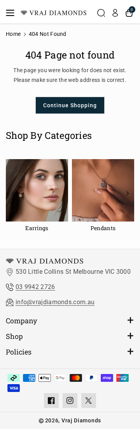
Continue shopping (70, 105)
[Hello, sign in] (115, 13)
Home (13, 34)
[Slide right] (127, 193)
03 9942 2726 (35, 287)
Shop (14, 336)
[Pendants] (103, 196)
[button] (12, 13)
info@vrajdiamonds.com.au (55, 302)
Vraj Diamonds (81, 420)
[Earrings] (37, 196)
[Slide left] (12, 193)
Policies (19, 351)
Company (21, 320)
